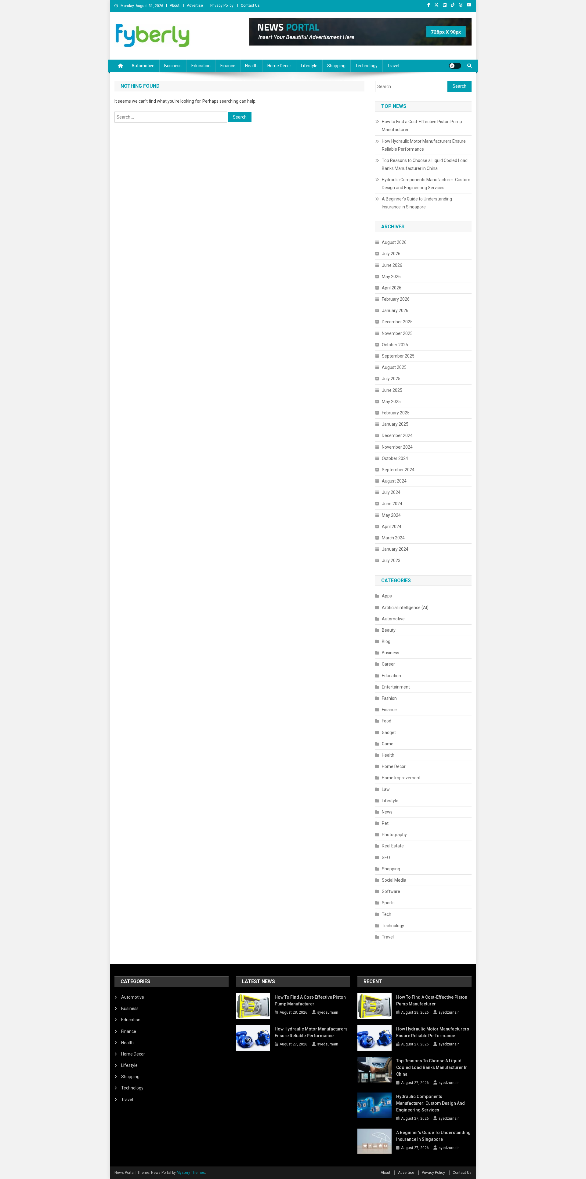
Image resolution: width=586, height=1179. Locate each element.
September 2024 (398, 469)
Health (251, 65)
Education (201, 65)
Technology (366, 65)
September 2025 (398, 356)
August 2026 (394, 242)
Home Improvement (401, 777)
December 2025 (397, 321)
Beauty (389, 630)
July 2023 (391, 560)
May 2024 (391, 515)
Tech (386, 914)
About (174, 5)
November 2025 (397, 333)
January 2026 (395, 310)
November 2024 (397, 447)
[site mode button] (455, 66)
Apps (387, 595)
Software (391, 891)
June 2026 (392, 265)
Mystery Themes (191, 1172)
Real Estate (393, 845)
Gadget (389, 732)
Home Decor (279, 65)
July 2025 (391, 378)
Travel (393, 65)
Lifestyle (309, 65)
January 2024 (395, 549)
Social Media (394, 880)
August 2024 (394, 481)
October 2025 (395, 344)
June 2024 (392, 503)
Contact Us (250, 5)
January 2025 (395, 424)
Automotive (143, 65)
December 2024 (397, 435)
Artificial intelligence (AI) (405, 607)
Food (386, 720)
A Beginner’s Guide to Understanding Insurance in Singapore (417, 202)
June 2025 (392, 390)
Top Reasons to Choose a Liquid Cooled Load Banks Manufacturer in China (425, 164)
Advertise (195, 5)
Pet (385, 823)
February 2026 (396, 299)
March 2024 (393, 537)
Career (388, 664)
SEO (386, 857)
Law (386, 789)
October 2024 (395, 458)
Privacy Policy (221, 5)
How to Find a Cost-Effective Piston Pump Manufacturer (422, 125)
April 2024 (391, 526)
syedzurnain (327, 1012)
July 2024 (391, 492)
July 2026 (391, 253)
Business (173, 65)
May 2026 (391, 276)
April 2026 (391, 287)
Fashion (389, 698)
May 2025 (391, 401)
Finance (227, 65)
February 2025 (396, 412)
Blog (386, 641)
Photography (394, 834)
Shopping (336, 65)
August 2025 (394, 367)
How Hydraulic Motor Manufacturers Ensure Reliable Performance (424, 145)
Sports (388, 902)
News (387, 812)
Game (387, 743)
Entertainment (396, 687)
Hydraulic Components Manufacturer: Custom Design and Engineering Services (426, 183)
